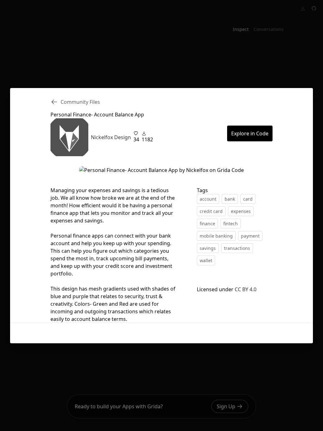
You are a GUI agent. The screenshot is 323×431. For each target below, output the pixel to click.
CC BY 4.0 (245, 289)
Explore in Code (249, 133)
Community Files (80, 101)
